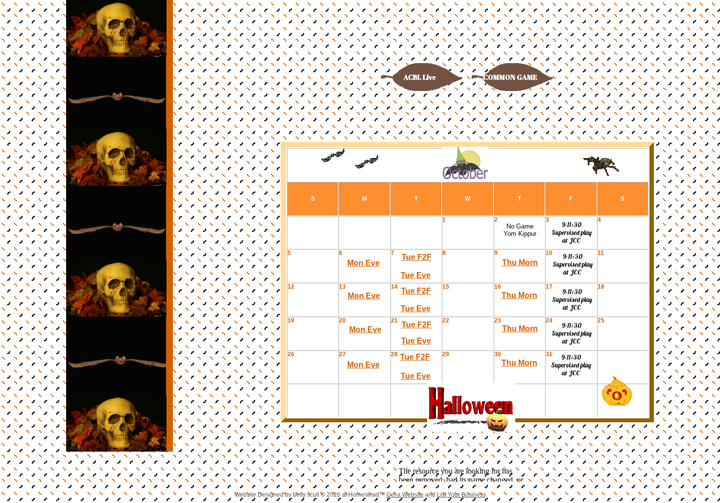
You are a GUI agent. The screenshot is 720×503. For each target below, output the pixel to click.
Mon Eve (363, 263)
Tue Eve (416, 275)
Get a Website (405, 494)
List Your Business (461, 494)
